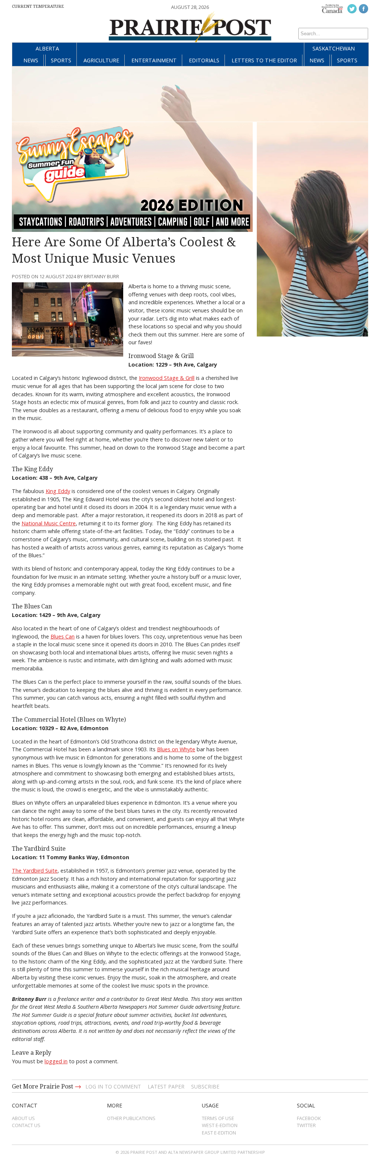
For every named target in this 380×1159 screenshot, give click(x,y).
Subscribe (205, 1086)
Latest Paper (166, 1086)
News (30, 60)
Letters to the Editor (264, 60)
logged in (56, 1061)
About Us (23, 1118)
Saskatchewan (333, 48)
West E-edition (220, 1125)
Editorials (204, 60)
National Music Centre (49, 523)
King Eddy (58, 491)
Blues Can (62, 636)
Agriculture (101, 60)
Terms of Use (218, 1118)
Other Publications (131, 1118)
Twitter (306, 1125)
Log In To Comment (113, 1086)
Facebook (309, 1118)
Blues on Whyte (176, 749)
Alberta (47, 48)
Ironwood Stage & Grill (166, 377)
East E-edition (219, 1132)
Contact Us (26, 1125)
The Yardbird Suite (35, 870)
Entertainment (154, 60)
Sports (61, 60)
